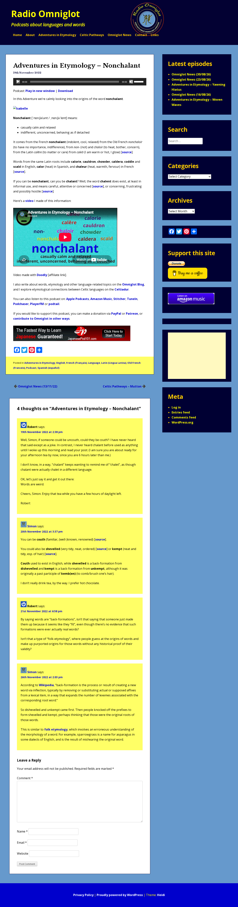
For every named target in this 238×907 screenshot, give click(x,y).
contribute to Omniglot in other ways (41, 319)
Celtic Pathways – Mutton (122, 386)
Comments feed (184, 417)
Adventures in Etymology (57, 35)
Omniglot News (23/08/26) (191, 79)
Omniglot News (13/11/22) (37, 386)
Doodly (42, 275)
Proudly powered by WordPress (120, 895)
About (30, 35)
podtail (54, 304)
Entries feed (181, 412)
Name (22, 831)
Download (65, 91)
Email (22, 843)
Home (17, 35)
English (60, 362)
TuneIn (132, 299)
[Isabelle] (20, 108)
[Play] (18, 82)
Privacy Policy (83, 895)
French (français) (76, 362)
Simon (32, 526)
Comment (25, 778)
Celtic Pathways (92, 35)
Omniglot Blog (133, 284)
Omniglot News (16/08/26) (191, 95)
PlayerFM (37, 304)
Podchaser (21, 304)
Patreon (132, 313)
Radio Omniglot (45, 14)
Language (94, 362)
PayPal (116, 313)
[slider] (139, 81)
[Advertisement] (197, 355)
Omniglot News (119, 35)
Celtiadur (122, 289)
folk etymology (55, 729)
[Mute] (131, 82)
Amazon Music (101, 299)
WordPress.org (182, 422)
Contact (141, 35)
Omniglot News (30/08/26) (191, 74)
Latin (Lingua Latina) (113, 362)
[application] (79, 81)
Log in (176, 407)
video (29, 201)
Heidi (161, 895)
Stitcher (119, 299)
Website (22, 853)
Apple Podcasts (77, 299)
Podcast (31, 367)
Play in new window (40, 91)
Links (155, 35)
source (127, 152)
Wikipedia (46, 685)
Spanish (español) (48, 367)
